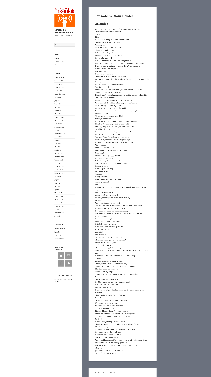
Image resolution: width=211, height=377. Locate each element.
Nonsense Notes (59, 61)
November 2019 (59, 87)
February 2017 (59, 196)
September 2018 (59, 134)
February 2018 (59, 157)
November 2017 (59, 166)
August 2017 (58, 176)
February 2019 (59, 117)
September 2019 (59, 94)
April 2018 (57, 150)
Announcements (59, 229)
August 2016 (58, 216)
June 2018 (57, 143)
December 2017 (59, 163)
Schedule (57, 58)
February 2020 (59, 78)
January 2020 (58, 81)
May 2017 (57, 186)
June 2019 (57, 104)
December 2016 (59, 203)
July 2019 (57, 101)
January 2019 (58, 120)
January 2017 (58, 199)
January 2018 (58, 160)
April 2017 (57, 190)
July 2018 (57, 140)
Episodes (57, 232)
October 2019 (58, 91)
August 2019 (58, 97)
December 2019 (59, 84)
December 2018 (59, 124)
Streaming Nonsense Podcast (64, 31)
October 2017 (58, 170)
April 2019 (57, 110)
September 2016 (59, 213)
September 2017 (59, 173)
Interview (57, 235)
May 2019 (57, 107)
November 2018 (59, 127)
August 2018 (58, 137)
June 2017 (57, 183)
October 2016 (58, 209)
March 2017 (58, 193)
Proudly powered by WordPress (105, 372)
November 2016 (59, 206)
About (56, 65)
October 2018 (58, 130)
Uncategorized (59, 238)
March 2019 (58, 114)
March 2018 (58, 153)
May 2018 (57, 147)
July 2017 (57, 180)
